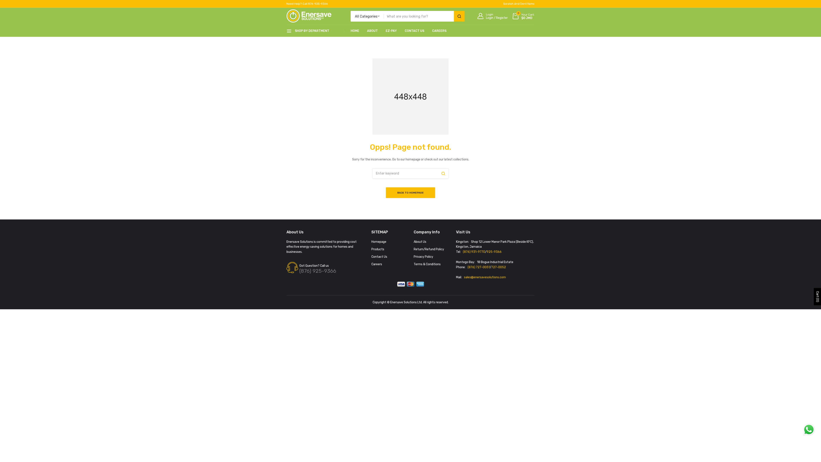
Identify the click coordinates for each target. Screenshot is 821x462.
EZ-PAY (391, 31)
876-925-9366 (318, 3)
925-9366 (494, 252)
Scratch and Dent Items (519, 3)
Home (355, 31)
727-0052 (498, 267)
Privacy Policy (423, 257)
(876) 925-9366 (317, 271)
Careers (439, 31)
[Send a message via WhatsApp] (809, 429)
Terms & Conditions (427, 264)
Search (459, 16)
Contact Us (414, 31)
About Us (420, 242)
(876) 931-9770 (474, 252)
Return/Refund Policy (429, 249)
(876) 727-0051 (479, 267)
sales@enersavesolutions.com (485, 277)
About (372, 31)
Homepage (378, 242)
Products (377, 249)
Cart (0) (817, 296)
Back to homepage (410, 192)
